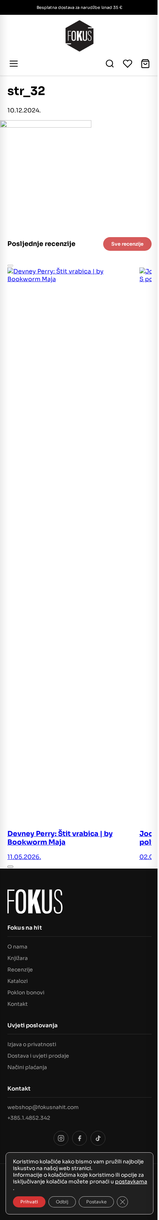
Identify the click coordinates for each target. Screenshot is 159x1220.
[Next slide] (10, 867)
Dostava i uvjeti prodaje (38, 1055)
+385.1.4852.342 (28, 1118)
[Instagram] (61, 1138)
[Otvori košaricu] (145, 63)
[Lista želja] (127, 63)
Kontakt (17, 1004)
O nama (17, 946)
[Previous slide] (10, 265)
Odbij (62, 1201)
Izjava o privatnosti (31, 1044)
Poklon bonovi (25, 992)
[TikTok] (98, 1138)
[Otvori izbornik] (14, 63)
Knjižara (17, 958)
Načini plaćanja (27, 1067)
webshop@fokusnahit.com (43, 1107)
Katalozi (17, 981)
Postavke (96, 1201)
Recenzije (20, 969)
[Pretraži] (110, 63)
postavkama (131, 1181)
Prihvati (29, 1201)
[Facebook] (79, 1138)
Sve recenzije (127, 244)
